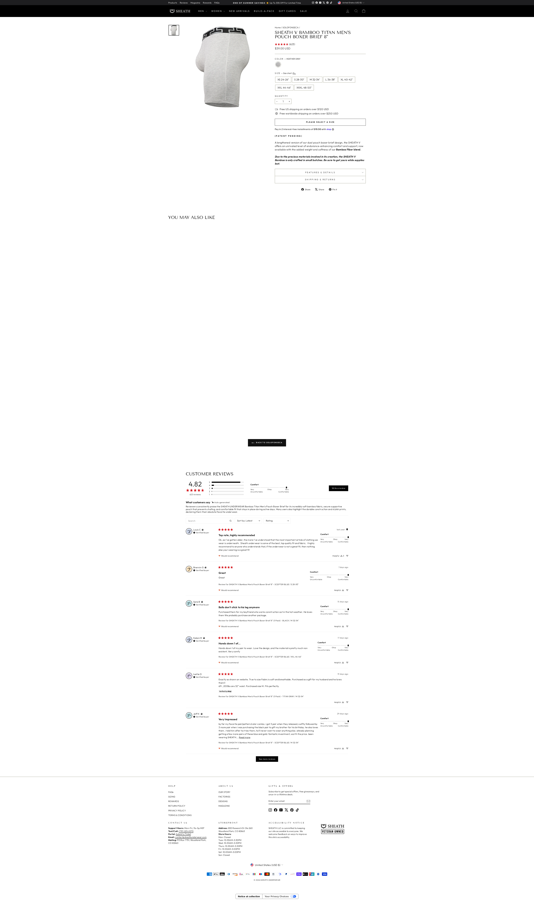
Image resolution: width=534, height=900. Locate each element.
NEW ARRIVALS (239, 11)
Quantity (281, 96)
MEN (201, 11)
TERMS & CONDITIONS (179, 815)
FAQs (217, 2)
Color (287, 59)
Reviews (184, 2)
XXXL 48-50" (304, 87)
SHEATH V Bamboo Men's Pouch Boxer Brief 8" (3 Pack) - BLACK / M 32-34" (264, 620)
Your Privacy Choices (277, 896)
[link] (285, 44)
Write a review (338, 488)
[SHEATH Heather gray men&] (223, 67)
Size (283, 73)
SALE (303, 11)
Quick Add (268, 399)
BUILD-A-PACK (264, 11)
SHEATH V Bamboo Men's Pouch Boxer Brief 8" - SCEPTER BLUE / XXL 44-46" (265, 656)
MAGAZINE (224, 806)
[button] (226, 482)
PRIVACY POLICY (177, 810)
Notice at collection (249, 896)
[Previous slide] (171, 324)
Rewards (207, 2)
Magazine (195, 2)
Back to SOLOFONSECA (268, 442)
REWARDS (173, 801)
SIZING (171, 796)
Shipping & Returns (320, 179)
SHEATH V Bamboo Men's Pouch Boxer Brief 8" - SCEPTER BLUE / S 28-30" (264, 584)
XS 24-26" (283, 79)
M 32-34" (315, 79)
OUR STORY (224, 792)
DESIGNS (223, 801)
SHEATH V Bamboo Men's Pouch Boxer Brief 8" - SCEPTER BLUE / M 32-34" (264, 742)
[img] (220, 502)
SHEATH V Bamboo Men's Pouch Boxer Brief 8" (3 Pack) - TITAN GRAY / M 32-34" (266, 696)
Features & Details (320, 172)
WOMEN (217, 11)
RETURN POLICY (176, 806)
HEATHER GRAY (278, 64)
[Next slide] (362, 324)
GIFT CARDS (287, 11)
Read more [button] (244, 737)
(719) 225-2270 (186, 831)
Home (278, 27)
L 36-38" (330, 79)
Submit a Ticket (183, 834)
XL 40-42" (347, 79)
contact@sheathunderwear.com (191, 837)
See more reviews (267, 759)
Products (172, 2)
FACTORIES (224, 796)
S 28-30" (299, 79)
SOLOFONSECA (291, 27)
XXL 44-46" (284, 87)
